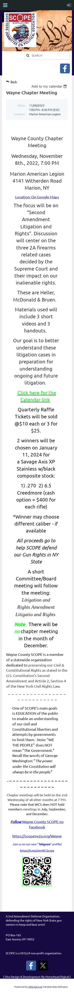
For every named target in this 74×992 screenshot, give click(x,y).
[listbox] (49, 86)
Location (19, 114)
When (21, 105)
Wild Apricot (35, 986)
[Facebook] (65, 68)
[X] (43, 965)
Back (13, 82)
